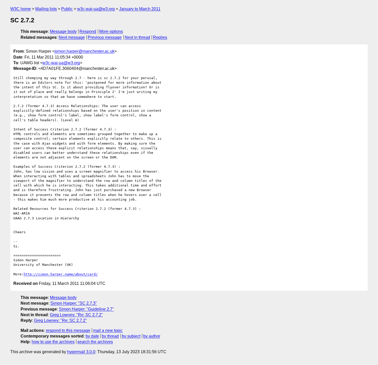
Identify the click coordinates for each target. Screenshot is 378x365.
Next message (72, 37)
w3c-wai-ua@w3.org (96, 9)
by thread (110, 336)
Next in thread (137, 37)
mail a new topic (108, 330)
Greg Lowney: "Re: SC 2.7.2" (76, 315)
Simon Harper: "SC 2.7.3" (73, 303)
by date (92, 336)
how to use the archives (53, 342)
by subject (131, 336)
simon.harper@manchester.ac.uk (84, 51)
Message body (63, 31)
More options (111, 31)
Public (67, 9)
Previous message (105, 37)
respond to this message (68, 330)
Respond (87, 31)
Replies (160, 37)
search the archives (95, 342)
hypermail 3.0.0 (81, 352)
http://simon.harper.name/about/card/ (61, 274)
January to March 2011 (139, 9)
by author (151, 336)
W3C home (20, 9)
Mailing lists (46, 9)
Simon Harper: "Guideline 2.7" (86, 309)
